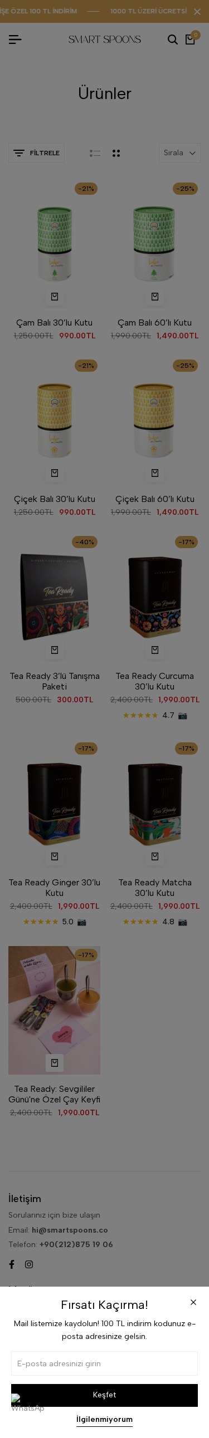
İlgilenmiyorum (104, 1419)
